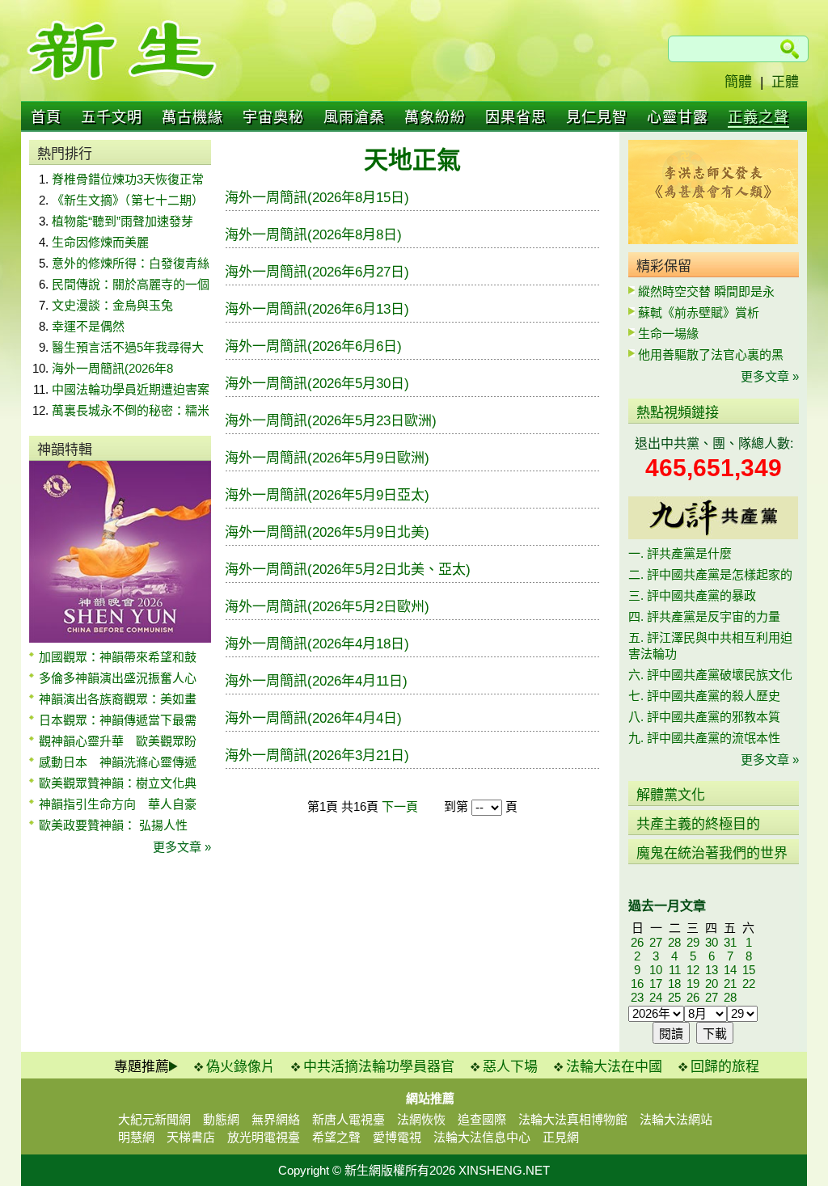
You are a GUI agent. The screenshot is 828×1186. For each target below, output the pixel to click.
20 (711, 983)
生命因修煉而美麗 (100, 242)
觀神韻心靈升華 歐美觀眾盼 (117, 741)
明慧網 (136, 1137)
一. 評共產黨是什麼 (680, 553)
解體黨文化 (670, 795)
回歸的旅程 (725, 1066)
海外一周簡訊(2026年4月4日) (313, 718)
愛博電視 (397, 1137)
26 (637, 942)
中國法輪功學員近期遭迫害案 (130, 389)
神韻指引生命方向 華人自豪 (117, 804)
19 (692, 983)
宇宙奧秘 (273, 117)
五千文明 (111, 117)
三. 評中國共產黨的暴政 (692, 595)
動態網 (221, 1119)
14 (730, 970)
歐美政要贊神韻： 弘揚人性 (113, 825)
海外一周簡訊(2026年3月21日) (317, 755)
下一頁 (400, 806)
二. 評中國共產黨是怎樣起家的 (710, 574)
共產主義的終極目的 (698, 824)
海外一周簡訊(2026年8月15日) (317, 197)
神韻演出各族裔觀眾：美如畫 (117, 699)
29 (692, 942)
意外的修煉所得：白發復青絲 (130, 263)
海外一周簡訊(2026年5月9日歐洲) (327, 458)
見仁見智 (596, 117)
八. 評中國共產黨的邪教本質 (704, 717)
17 (655, 983)
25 (674, 997)
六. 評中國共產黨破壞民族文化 (710, 675)
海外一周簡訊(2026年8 (112, 368)
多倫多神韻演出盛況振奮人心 (117, 678)
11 (675, 970)
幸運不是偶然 (88, 326)
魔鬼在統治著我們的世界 (712, 853)
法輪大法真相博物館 (572, 1119)
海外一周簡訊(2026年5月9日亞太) (327, 495)
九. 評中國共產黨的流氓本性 (704, 738)
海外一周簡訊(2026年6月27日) (317, 272)
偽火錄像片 (240, 1066)
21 (730, 983)
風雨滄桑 (354, 117)
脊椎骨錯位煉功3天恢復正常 (128, 179)
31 (730, 942)
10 (655, 970)
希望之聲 (336, 1137)
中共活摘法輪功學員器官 (378, 1066)
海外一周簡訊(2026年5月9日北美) (327, 532)
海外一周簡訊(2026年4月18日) (317, 644)
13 (711, 970)
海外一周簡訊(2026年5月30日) (317, 383)
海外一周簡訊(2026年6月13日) (317, 309)
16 (637, 983)
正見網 (561, 1137)
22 (748, 983)
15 (748, 970)
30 (711, 942)
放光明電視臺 (263, 1137)
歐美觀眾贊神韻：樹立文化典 (117, 783)
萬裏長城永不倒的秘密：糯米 (130, 410)
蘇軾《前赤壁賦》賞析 (698, 312)
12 (692, 970)
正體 (785, 82)
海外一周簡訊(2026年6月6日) (313, 346)
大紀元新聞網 (154, 1119)
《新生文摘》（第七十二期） (128, 200)
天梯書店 (191, 1137)
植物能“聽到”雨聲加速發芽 (122, 221)
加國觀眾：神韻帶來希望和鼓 (117, 657)
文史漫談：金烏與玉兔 (112, 305)
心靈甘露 (677, 117)
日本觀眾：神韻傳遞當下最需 (117, 720)
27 (655, 942)
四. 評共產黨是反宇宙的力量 (704, 616)
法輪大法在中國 (614, 1066)
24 (655, 997)
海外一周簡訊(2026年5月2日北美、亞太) (348, 569)
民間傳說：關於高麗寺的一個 (130, 284)
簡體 (738, 82)
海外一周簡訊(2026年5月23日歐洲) (331, 420)
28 (674, 942)
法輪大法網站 (676, 1119)
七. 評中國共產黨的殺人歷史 (704, 696)
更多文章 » (182, 847)
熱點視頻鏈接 (677, 412)
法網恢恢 (421, 1119)
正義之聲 (758, 117)
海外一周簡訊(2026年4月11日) (316, 681)
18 (674, 983)
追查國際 (482, 1119)
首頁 (46, 117)
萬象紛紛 (435, 117)
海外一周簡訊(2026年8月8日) (313, 235)
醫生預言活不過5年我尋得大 (128, 347)
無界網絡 (275, 1119)
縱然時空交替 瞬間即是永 (706, 291)
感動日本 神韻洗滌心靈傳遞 (117, 762)
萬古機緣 (192, 117)
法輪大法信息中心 (481, 1137)
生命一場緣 (668, 333)
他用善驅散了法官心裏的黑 (711, 354)
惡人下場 (510, 1066)
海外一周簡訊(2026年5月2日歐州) (327, 606)
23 (637, 997)
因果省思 (516, 117)
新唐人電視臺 (348, 1119)
